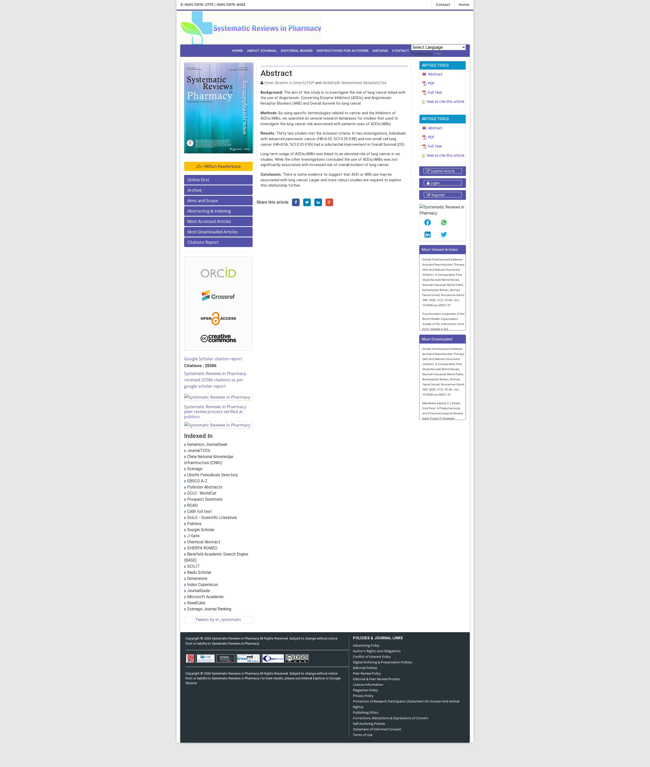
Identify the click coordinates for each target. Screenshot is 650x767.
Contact (443, 4)
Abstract (435, 74)
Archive (194, 190)
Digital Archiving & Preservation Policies (382, 662)
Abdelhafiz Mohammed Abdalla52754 (354, 82)
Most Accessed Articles (209, 221)
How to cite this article (445, 101)
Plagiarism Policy (365, 690)
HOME (237, 51)
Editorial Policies (365, 667)
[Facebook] (296, 202)
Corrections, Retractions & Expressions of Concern (390, 718)
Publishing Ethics (365, 712)
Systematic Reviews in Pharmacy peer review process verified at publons (215, 411)
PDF (431, 83)
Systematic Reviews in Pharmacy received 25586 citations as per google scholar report (215, 380)
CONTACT (400, 51)
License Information (368, 684)
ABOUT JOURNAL (262, 51)
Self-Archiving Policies (369, 723)
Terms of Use (362, 734)
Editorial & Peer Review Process (376, 679)
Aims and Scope (202, 200)
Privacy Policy (363, 695)
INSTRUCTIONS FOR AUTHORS (342, 51)
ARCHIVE (380, 51)
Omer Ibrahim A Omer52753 (288, 82)
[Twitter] (307, 202)
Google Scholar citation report (213, 359)
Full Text (435, 92)
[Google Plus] (329, 202)
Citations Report (203, 242)
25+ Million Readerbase (218, 166)
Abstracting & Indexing (209, 211)
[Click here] (250, 27)
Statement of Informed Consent (377, 729)
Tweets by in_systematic (218, 619)
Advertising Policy (366, 645)
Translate (452, 53)
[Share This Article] (427, 222)
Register (437, 194)
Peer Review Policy (367, 673)
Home (464, 4)
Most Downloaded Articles (212, 232)
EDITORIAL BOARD (297, 51)
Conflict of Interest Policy (372, 656)
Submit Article (442, 171)
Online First (198, 180)
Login (435, 183)
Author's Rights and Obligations (377, 651)
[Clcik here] (218, 271)
